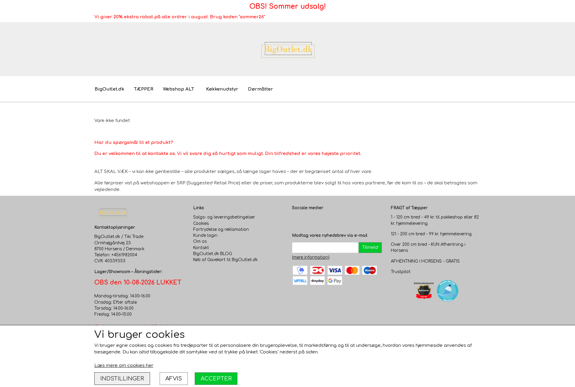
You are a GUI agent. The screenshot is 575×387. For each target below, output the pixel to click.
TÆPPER (143, 89)
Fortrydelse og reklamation (221, 229)
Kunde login (205, 235)
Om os (200, 241)
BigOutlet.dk (109, 89)
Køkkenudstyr (222, 89)
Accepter (216, 378)
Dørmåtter (260, 89)
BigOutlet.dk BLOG (212, 254)
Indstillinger (122, 378)
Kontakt (201, 248)
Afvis (173, 378)
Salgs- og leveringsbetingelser (224, 217)
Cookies (201, 223)
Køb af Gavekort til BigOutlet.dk (225, 260)
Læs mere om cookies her (123, 365)
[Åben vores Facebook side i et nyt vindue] (297, 220)
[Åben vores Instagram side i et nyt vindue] (309, 220)
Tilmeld (370, 247)
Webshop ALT (178, 89)
